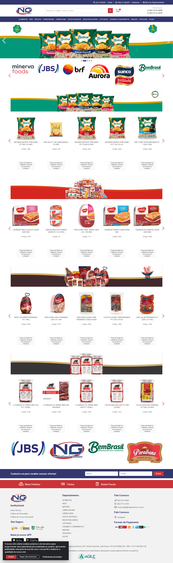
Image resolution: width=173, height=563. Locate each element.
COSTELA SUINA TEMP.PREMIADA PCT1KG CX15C (117, 318)
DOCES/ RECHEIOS (69, 517)
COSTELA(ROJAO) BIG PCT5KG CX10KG (117, 406)
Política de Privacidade (19, 514)
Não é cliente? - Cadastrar (128, 2)
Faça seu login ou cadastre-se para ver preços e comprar (26, 165)
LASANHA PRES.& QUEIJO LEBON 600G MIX (26, 231)
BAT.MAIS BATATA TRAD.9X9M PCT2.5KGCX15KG (86, 143)
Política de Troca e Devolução (22, 517)
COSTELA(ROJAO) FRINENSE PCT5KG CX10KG (147, 406)
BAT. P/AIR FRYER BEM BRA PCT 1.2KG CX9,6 (147, 143)
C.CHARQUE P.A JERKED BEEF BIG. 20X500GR (56, 406)
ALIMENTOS (67, 500)
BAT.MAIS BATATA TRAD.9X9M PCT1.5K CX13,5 (117, 143)
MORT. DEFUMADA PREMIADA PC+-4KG (25, 318)
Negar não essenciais (28, 557)
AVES (64, 503)
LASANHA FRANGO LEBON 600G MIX (117, 231)
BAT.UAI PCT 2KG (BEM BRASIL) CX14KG (56, 143)
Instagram (121, 517)
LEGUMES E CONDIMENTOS (73, 527)
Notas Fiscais (108, 484)
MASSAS (65, 530)
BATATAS (66, 507)
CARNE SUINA (67, 513)
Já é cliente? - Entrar (104, 2)
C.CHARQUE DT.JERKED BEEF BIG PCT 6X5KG (26, 406)
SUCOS (65, 536)
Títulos (70, 484)
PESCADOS (66, 533)
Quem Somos (16, 510)
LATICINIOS (66, 523)
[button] (81, 60)
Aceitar (11, 557)
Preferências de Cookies (52, 557)
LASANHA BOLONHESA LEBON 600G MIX (147, 231)
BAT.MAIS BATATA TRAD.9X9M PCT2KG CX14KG (26, 143)
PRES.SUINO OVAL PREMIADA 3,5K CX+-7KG (56, 318)
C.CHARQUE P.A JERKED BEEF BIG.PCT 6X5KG (86, 406)
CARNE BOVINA (68, 510)
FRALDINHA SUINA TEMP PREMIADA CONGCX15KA (87, 318)
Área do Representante (154, 2)
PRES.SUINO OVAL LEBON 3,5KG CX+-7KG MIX (86, 231)
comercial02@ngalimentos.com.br (130, 507)
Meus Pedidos (32, 484)
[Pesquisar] (110, 10)
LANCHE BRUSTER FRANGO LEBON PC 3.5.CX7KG (56, 231)
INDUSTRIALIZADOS (70, 520)
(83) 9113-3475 (155, 13)
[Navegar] (4, 41)
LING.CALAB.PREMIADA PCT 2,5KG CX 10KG (147, 318)
